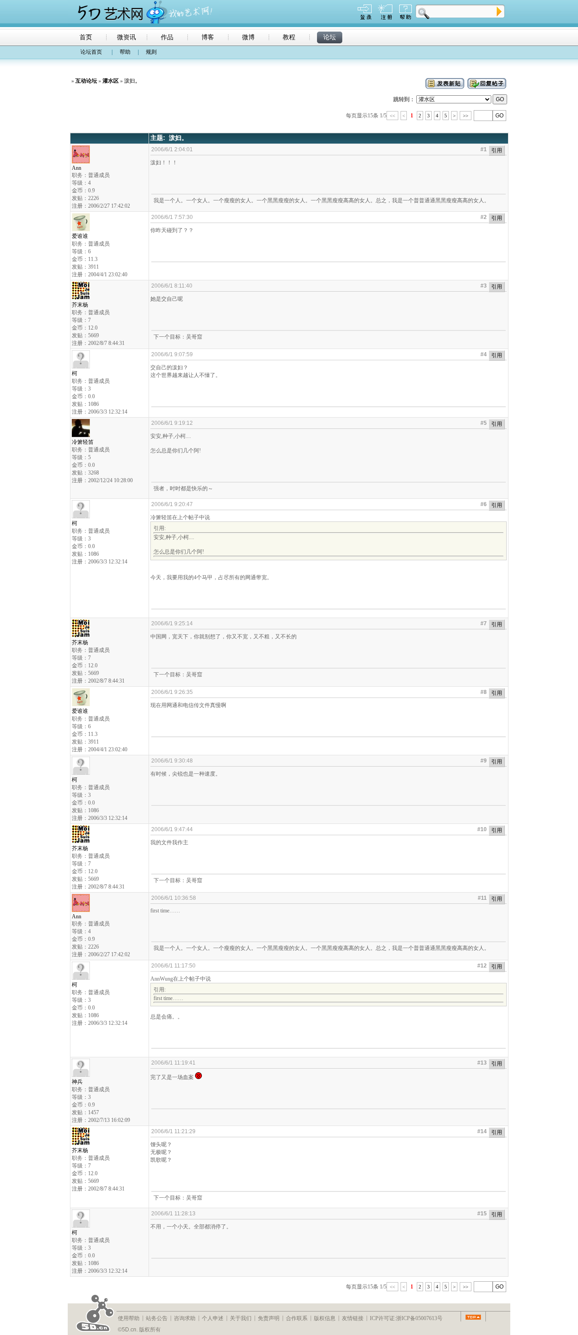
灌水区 (111, 81)
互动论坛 (86, 81)
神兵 (77, 1082)
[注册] (385, 17)
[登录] (365, 17)
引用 (496, 150)
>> (465, 115)
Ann (76, 168)
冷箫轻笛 (82, 442)
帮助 (125, 52)
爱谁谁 (80, 236)
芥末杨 (80, 305)
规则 (151, 52)
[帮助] (405, 17)
